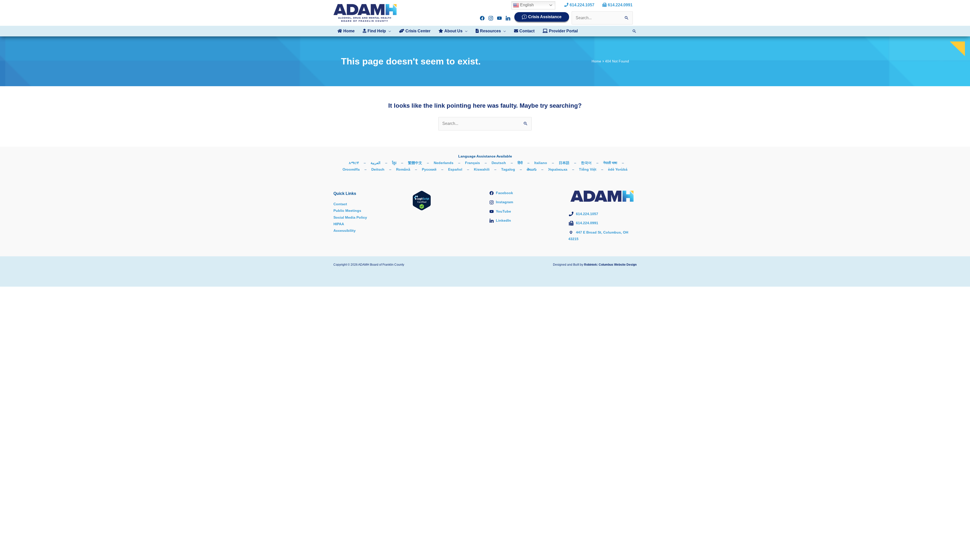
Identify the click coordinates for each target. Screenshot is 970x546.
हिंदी (520, 163)
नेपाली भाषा (610, 163)
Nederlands (443, 163)
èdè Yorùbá (617, 169)
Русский (429, 169)
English (526, 5)
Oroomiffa (351, 169)
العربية (375, 163)
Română (403, 169)
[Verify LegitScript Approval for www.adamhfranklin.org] (422, 200)
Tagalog (508, 169)
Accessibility (344, 231)
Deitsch (377, 169)
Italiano (540, 163)
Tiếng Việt (587, 169)
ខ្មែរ (394, 163)
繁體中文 (415, 163)
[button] (388, 31)
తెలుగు (532, 169)
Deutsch (499, 163)
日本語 (564, 163)
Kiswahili (482, 169)
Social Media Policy (350, 217)
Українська (557, 169)
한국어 (586, 163)
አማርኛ (354, 163)
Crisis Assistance (545, 17)
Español (455, 169)
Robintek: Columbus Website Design (610, 264)
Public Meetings (347, 211)
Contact (340, 204)
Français (472, 163)
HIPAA (338, 224)
